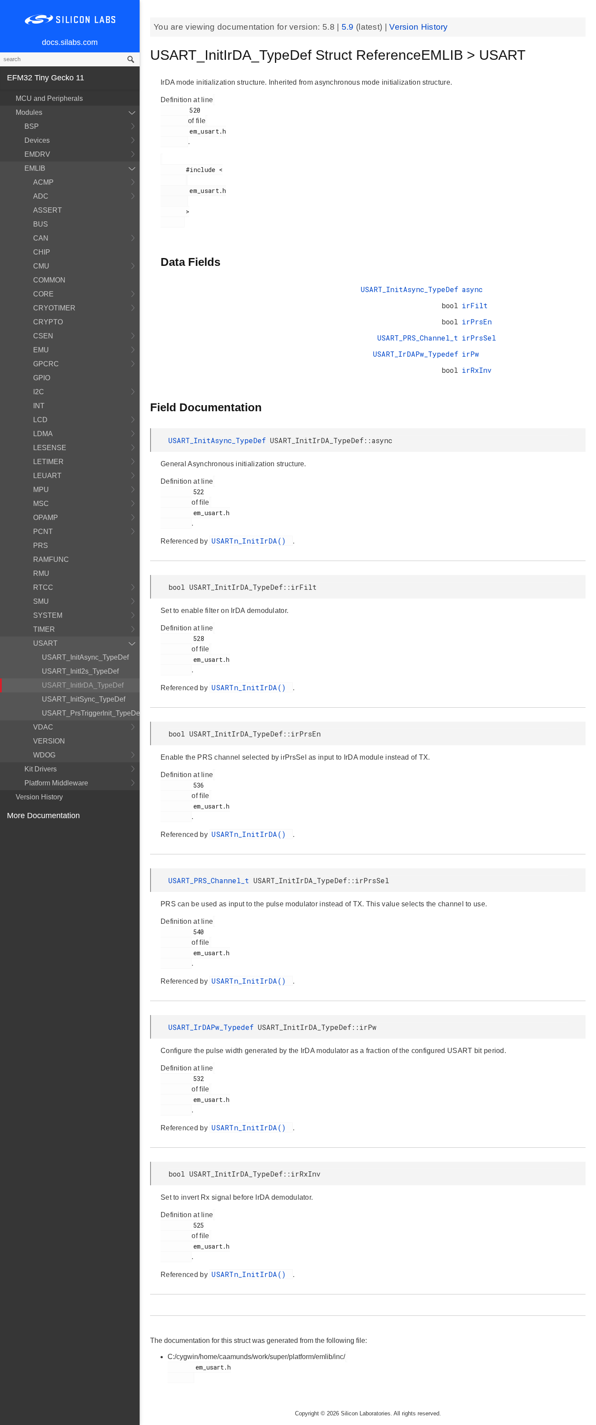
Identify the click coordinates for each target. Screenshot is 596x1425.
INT (39, 406)
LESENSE (49, 447)
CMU (41, 266)
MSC (41, 503)
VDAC (43, 727)
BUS (40, 224)
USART (45, 643)
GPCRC (46, 364)
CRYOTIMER (54, 308)
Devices (37, 140)
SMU (41, 601)
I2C (38, 392)
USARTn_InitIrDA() (251, 540)
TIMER (44, 629)
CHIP (41, 252)
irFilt (475, 305)
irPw (470, 353)
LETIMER (48, 461)
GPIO (41, 378)
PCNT (43, 531)
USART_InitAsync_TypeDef (85, 657)
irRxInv (477, 370)
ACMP (43, 182)
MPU (41, 489)
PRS (40, 545)
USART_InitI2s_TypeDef (80, 671)
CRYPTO (48, 322)
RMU (41, 573)
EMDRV (37, 154)
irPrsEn (477, 321)
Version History (39, 797)
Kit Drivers (40, 769)
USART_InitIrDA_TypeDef (82, 685)
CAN (40, 238)
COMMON (49, 280)
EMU (41, 350)
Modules (29, 112)
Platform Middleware (56, 783)
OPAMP (45, 517)
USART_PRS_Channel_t (417, 337)
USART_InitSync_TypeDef (83, 699)
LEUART (47, 475)
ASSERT (47, 210)
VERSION (49, 741)
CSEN (43, 336)
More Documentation (43, 815)
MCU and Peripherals (49, 98)
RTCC (43, 587)
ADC (40, 196)
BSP (31, 126)
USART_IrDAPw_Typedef (415, 353)
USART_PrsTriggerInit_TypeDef (91, 713)
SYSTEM (47, 615)
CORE (43, 294)
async (472, 289)
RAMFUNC (51, 559)
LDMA (43, 433)
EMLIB (34, 168)
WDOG (44, 755)
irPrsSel (479, 337)
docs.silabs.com (70, 42)
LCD (40, 419)
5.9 (349, 26)
